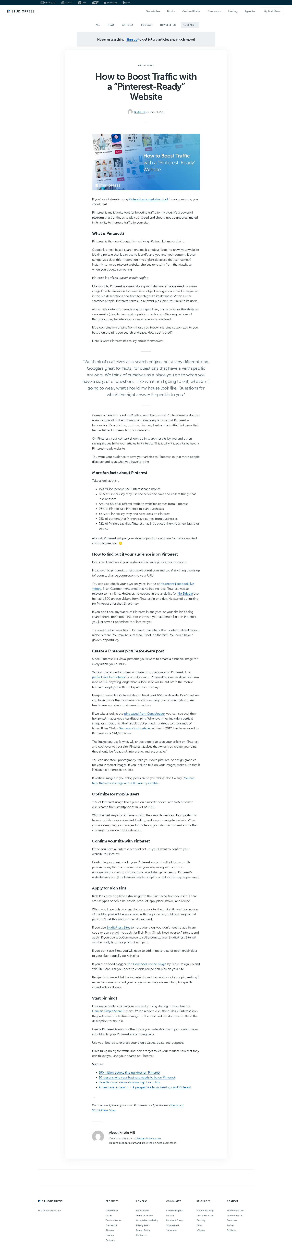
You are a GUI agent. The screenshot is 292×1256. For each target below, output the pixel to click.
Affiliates (201, 1230)
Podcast (147, 25)
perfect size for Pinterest (109, 677)
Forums (170, 1215)
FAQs (199, 1225)
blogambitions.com (149, 1138)
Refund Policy (143, 1230)
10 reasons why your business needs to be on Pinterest (137, 1077)
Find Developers (174, 1210)
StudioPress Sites (118, 927)
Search (191, 25)
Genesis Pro (112, 1210)
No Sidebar (185, 593)
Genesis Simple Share (107, 1011)
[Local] (82, 2)
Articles (127, 25)
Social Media (146, 65)
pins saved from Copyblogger (144, 713)
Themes (110, 1230)
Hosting (110, 1235)
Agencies (110, 1240)
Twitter (230, 1225)
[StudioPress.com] (21, 11)
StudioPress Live (235, 1210)
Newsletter (168, 25)
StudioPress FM (234, 1215)
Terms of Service (144, 1215)
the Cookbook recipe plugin (147, 964)
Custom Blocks (113, 1220)
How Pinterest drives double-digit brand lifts (129, 1082)
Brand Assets (142, 1210)
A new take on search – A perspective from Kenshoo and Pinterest (145, 1087)
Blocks (109, 1215)
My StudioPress (272, 11)
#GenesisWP (172, 1225)
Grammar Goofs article (134, 728)
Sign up (132, 39)
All (98, 25)
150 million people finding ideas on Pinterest (129, 1072)
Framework (111, 1225)
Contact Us (141, 1235)
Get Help (201, 1220)
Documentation (205, 1215)
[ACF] (95, 2)
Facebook (232, 1220)
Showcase (171, 1230)
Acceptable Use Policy (147, 1220)
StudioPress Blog (205, 1210)
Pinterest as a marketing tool (148, 199)
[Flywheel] (66, 2)
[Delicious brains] (126, 2)
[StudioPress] (110, 2)
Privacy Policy (143, 1225)
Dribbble (231, 1230)
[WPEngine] (48, 2)
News (111, 25)
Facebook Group (174, 1220)
